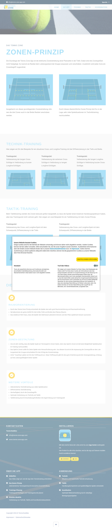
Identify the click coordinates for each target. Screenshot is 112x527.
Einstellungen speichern (87, 259)
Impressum (75, 249)
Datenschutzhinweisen (58, 249)
